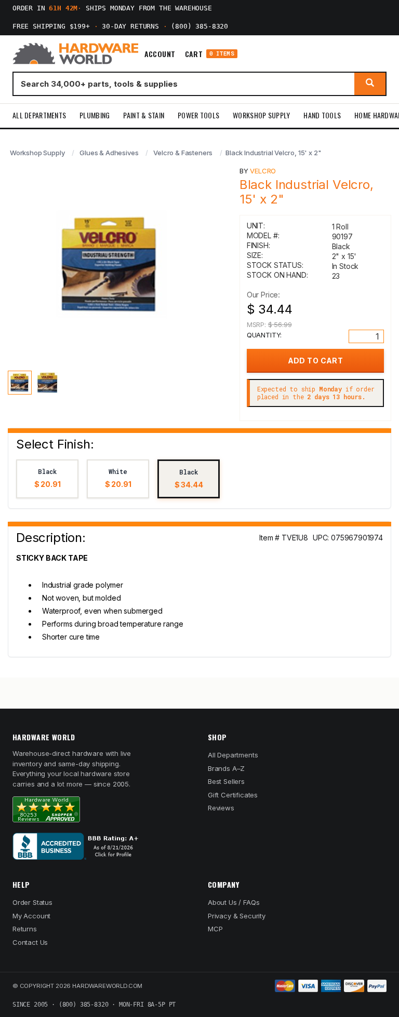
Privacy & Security (236, 916)
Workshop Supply (261, 115)
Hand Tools (322, 115)
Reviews (221, 808)
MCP (215, 929)
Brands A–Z (226, 768)
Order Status (32, 902)
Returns (24, 929)
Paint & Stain (143, 115)
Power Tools (198, 115)
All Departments (39, 115)
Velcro (263, 171)
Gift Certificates (233, 795)
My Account (31, 916)
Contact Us (30, 942)
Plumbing (94, 115)
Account (160, 54)
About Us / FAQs (233, 902)
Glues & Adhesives (108, 152)
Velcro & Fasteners (182, 152)
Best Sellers (226, 781)
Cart (209, 53)
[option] (47, 478)
